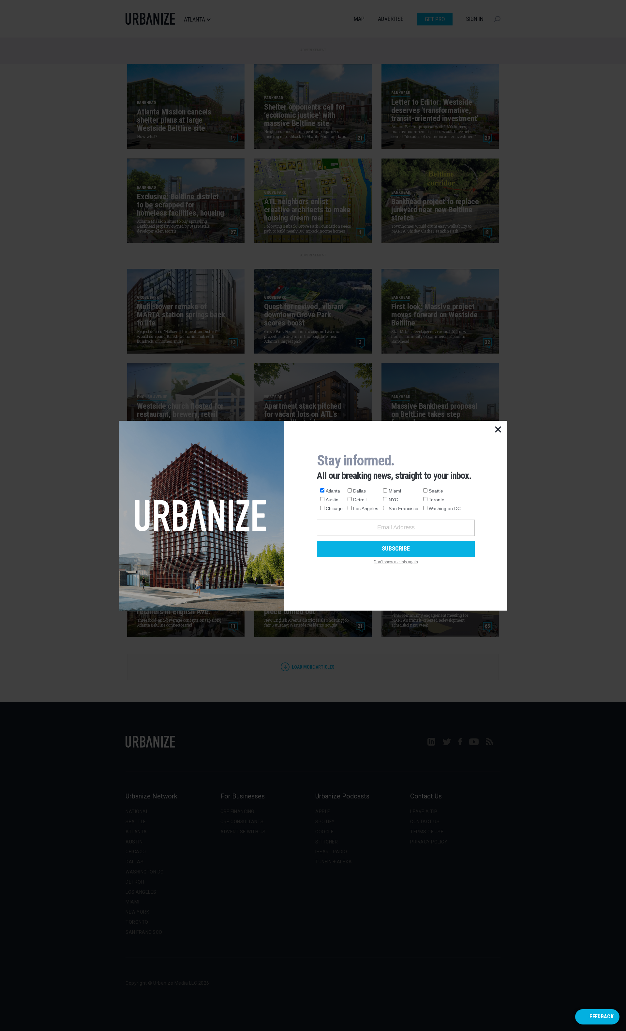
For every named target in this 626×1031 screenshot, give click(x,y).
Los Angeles (365, 508)
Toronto (436, 499)
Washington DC (445, 508)
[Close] (498, 430)
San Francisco (403, 508)
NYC (393, 499)
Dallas (359, 490)
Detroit (360, 499)
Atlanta (333, 490)
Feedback (601, 1016)
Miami (395, 490)
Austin (332, 499)
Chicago (334, 508)
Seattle (436, 490)
